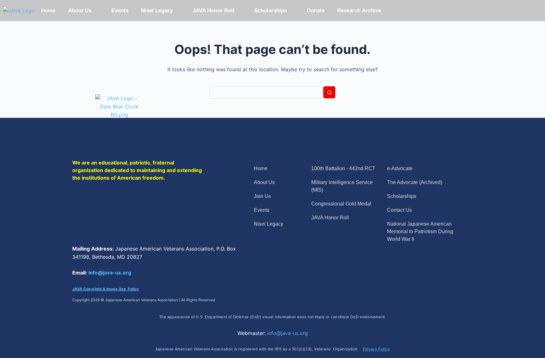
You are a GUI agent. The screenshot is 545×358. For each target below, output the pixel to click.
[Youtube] (165, 213)
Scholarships (270, 11)
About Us (79, 11)
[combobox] (266, 92)
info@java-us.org (109, 272)
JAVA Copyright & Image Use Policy (105, 288)
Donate (316, 11)
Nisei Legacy (157, 11)
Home (48, 11)
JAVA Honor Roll (213, 11)
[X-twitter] (111, 213)
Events (119, 11)
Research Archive (359, 11)
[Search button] (329, 92)
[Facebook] (84, 213)
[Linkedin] (138, 213)
